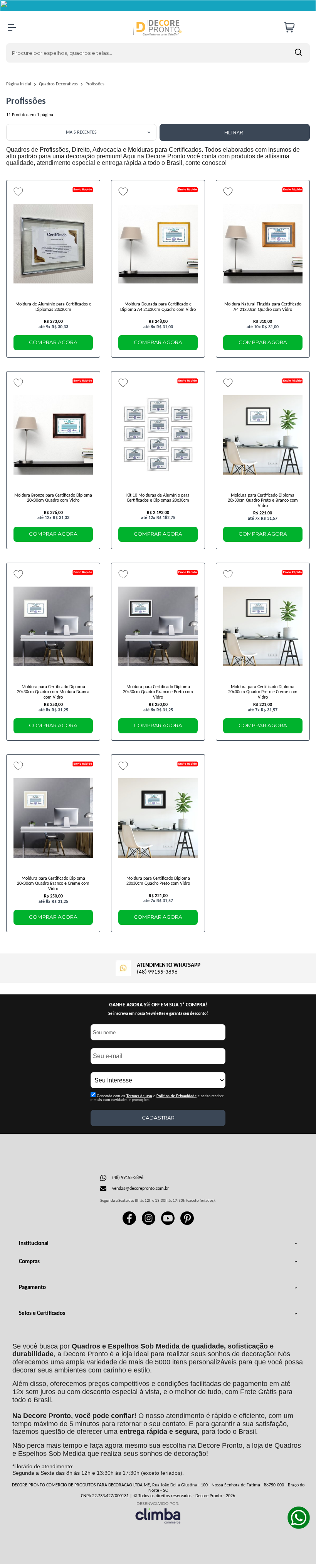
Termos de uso (139, 1096)
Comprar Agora (53, 342)
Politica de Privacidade (176, 1096)
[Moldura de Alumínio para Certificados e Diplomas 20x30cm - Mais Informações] (53, 243)
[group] (157, 967)
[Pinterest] (187, 1223)
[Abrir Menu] (12, 27)
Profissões (95, 84)
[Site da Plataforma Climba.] (158, 1512)
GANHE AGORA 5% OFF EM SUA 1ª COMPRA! (158, 1005)
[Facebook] (129, 1223)
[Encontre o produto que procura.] (298, 53)
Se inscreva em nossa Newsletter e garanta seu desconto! (158, 1014)
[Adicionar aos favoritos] (18, 191)
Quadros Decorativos (59, 84)
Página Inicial (19, 84)
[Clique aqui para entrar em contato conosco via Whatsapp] (298, 1517)
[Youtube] (168, 1223)
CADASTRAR (158, 1117)
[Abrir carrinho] (295, 27)
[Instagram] (148, 1223)
